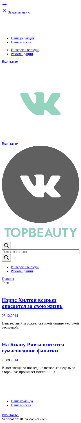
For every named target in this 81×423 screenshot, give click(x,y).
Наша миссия (21, 42)
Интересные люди (25, 50)
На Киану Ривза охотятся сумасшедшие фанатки (33, 348)
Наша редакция (22, 38)
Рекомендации (22, 54)
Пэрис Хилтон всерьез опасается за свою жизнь (32, 303)
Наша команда (22, 401)
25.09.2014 (10, 360)
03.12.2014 (10, 316)
